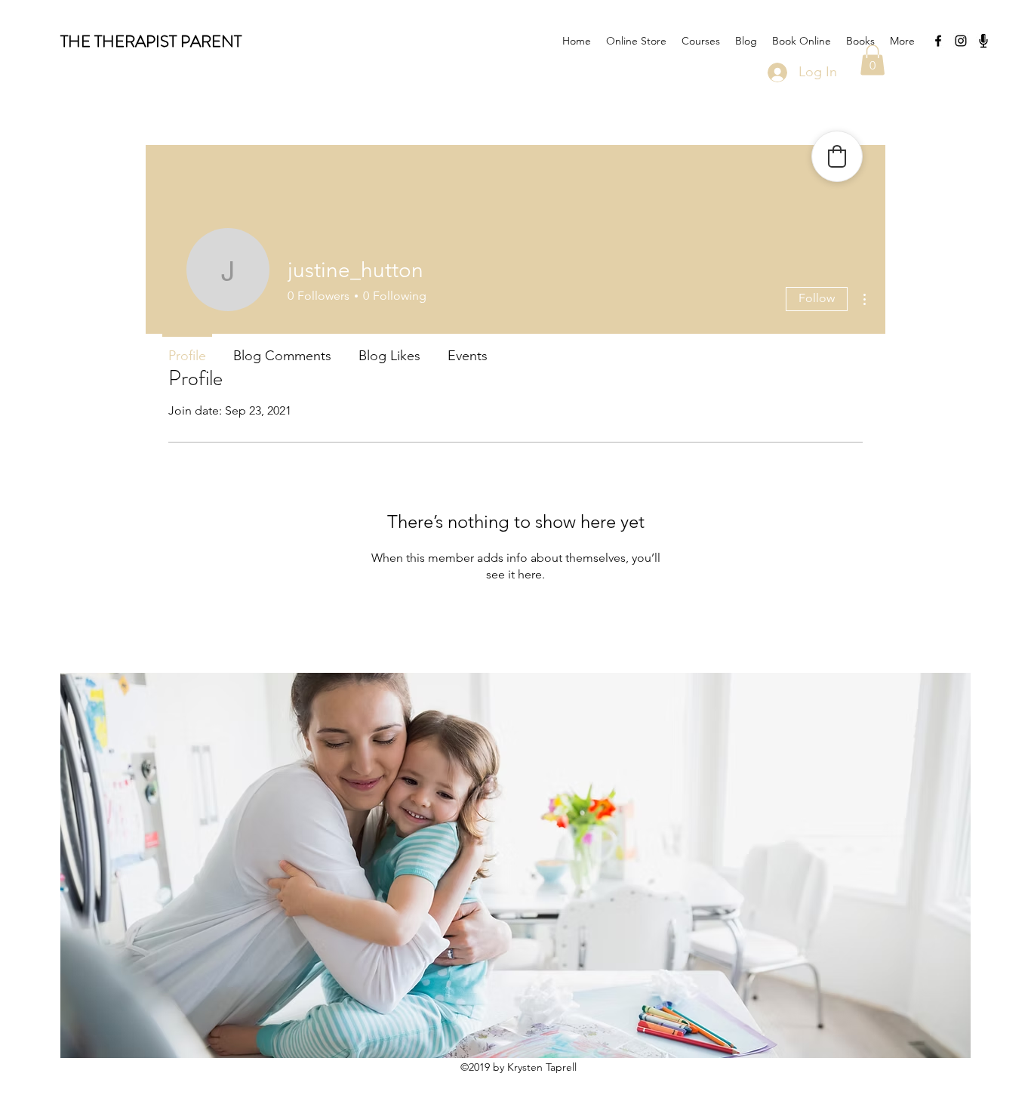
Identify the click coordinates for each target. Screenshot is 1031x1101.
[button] (872, 60)
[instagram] (960, 40)
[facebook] (938, 40)
